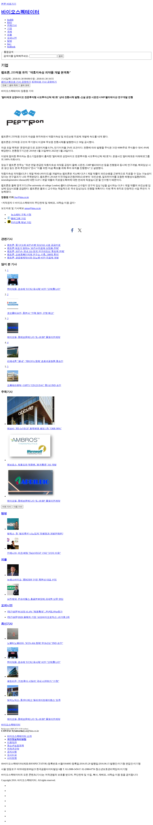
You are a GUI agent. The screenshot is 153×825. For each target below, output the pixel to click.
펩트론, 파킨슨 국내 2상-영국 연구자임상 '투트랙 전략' (35, 251)
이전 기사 (6, 507)
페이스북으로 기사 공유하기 (72, 230)
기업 (9, 28)
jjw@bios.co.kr (21, 197)
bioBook (11, 46)
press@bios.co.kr (33, 208)
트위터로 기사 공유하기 (80, 230)
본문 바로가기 (8, 4)
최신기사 (7, 623)
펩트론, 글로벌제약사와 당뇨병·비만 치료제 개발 (33, 257)
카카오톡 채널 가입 (21, 222)
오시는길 (12, 755)
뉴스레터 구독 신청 (21, 214)
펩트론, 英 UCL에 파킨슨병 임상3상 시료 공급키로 (34, 245)
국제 (9, 31)
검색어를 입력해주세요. (16, 56)
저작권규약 (13, 748)
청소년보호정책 (15, 745)
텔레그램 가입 (18, 218)
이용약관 (12, 742)
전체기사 (12, 25)
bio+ (9, 44)
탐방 (9, 41)
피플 (9, 34)
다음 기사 (18, 507)
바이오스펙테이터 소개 (19, 736)
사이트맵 (12, 758)
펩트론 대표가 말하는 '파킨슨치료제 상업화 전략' (33, 248)
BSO (9, 22)
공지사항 (12, 752)
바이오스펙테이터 (20, 11)
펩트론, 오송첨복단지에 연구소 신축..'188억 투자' (33, 254)
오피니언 (12, 38)
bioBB (10, 20)
